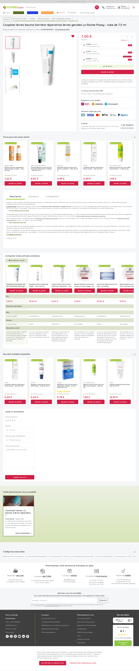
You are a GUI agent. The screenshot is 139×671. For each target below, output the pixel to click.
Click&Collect (82, 629)
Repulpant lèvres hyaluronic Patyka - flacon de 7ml (38, 285)
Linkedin (23, 636)
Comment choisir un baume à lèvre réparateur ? (18, 512)
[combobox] (62, 7)
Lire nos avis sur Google (123, 643)
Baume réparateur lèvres (61, 18)
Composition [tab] (52, 196)
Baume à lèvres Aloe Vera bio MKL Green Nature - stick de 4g (93, 386)
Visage (32, 18)
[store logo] (13, 7)
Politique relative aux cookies (47, 658)
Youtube (19, 636)
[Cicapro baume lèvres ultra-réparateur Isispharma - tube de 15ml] (62, 273)
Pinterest (27, 636)
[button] (72, 36)
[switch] (130, 620)
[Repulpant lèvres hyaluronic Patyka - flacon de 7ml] (39, 273)
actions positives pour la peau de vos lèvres (90, 216)
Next (135, 137)
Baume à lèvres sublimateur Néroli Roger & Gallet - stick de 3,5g (14, 169)
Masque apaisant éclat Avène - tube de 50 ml (120, 385)
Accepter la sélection (52, 663)
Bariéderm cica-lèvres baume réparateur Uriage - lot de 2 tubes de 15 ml (67, 386)
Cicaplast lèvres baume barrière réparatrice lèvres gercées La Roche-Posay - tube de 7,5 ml (16, 285)
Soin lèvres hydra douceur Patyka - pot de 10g (107, 285)
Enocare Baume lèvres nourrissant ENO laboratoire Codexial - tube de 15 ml (41, 169)
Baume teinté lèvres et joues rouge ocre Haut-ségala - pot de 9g (84, 285)
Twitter (15, 636)
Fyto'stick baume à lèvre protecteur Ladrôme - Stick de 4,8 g (67, 169)
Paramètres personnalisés (83, 663)
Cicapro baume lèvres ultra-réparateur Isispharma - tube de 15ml (62, 285)
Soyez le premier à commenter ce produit (18, 29)
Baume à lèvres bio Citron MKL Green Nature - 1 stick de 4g (120, 168)
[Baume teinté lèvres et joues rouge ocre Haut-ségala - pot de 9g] (84, 273)
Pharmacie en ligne (19, 18)
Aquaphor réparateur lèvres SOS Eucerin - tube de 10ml (40, 385)
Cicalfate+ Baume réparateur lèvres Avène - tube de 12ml (93, 168)
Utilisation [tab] (33, 196)
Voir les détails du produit (62, 29)
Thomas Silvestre (10, 519)
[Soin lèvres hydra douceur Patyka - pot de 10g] (107, 273)
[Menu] (132, 619)
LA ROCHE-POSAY (47, 29)
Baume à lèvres (43, 18)
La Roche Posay (11, 206)
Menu (8, 13)
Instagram (11, 636)
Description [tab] (15, 196)
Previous (131, 137)
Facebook (7, 636)
